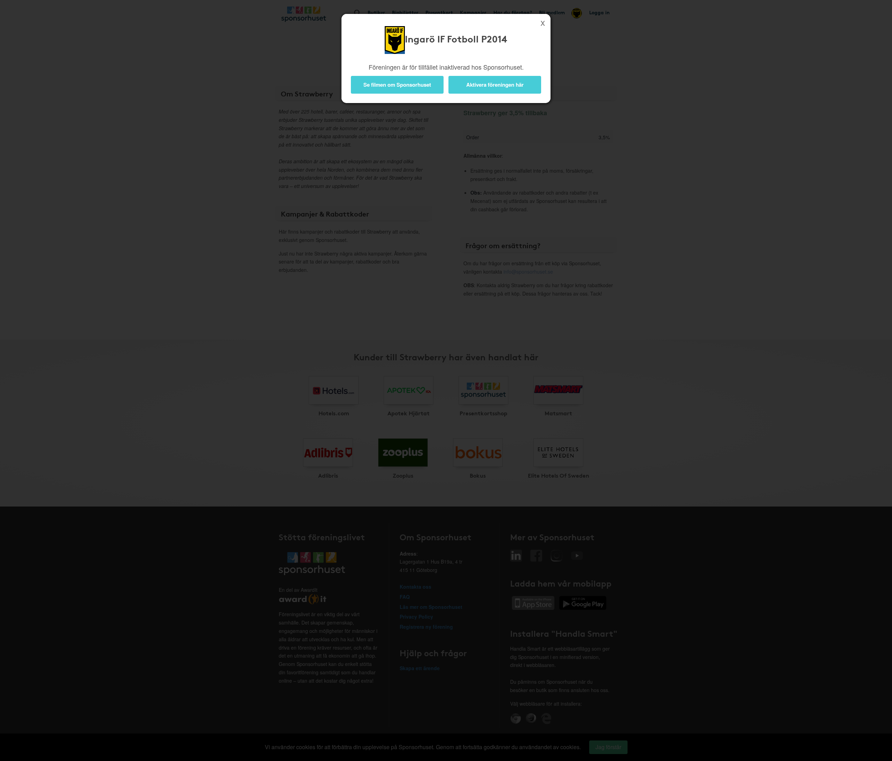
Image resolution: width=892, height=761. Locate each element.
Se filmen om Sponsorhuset (397, 84)
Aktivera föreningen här (495, 84)
